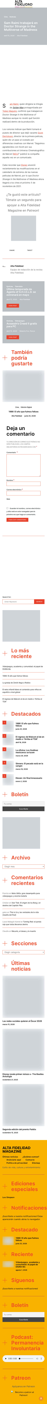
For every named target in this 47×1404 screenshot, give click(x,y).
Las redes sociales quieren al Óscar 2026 (22, 1021)
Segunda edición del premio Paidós (19, 1129)
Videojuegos (20, 321)
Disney (24, 165)
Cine (6, 17)
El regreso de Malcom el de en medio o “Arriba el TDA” (30, 738)
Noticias (13, 17)
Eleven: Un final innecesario (29, 778)
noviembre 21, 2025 (10, 1080)
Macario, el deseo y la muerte (24, 931)
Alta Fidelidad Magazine (16, 1149)
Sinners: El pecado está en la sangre (29, 764)
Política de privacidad (17, 1163)
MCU (15, 154)
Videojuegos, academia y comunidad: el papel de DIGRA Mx (28, 1264)
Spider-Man (18, 107)
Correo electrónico (15, 489)
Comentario (11, 452)
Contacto (30, 1160)
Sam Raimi (14, 104)
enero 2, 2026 (21, 781)
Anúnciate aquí (14, 1160)
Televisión (19, 286)
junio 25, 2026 (30, 416)
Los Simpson (8, 1197)
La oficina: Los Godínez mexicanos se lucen (27, 751)
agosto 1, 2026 (21, 1270)
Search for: (7, 597)
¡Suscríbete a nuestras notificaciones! (20, 1288)
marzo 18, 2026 (22, 769)
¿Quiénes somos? (31, 1157)
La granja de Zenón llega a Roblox (16, 683)
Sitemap (36, 1163)
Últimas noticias (10, 1157)
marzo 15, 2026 (9, 1024)
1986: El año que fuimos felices (23, 411)
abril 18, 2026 (21, 742)
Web (8, 499)
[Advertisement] (23, 74)
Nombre (10, 480)
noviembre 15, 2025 (10, 1133)
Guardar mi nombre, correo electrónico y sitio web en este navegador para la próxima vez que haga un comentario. (23, 511)
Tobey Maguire (10, 111)
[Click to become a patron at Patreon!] (23, 228)
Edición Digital (26, 407)
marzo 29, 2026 (22, 756)
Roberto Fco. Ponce (27, 331)
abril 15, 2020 (9, 36)
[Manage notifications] (41, 1398)
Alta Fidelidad (22, 36)
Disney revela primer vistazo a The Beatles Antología (23, 1075)
